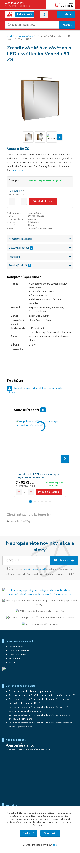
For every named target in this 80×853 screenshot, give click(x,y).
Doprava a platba (18, 654)
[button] (30, 501)
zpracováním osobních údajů (34, 569)
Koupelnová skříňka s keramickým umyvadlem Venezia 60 (37, 476)
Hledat (67, 24)
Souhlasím (50, 833)
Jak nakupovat (16, 646)
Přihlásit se (61, 560)
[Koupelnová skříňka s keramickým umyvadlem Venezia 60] (40, 444)
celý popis (17, 170)
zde (55, 844)
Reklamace (14, 658)
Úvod (9, 36)
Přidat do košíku (43, 201)
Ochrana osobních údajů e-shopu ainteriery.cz (32, 691)
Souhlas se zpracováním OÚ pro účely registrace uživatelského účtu (43, 695)
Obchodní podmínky (19, 650)
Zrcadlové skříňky (24, 36)
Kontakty (13, 662)
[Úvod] (19, 14)
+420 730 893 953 (14, 3)
